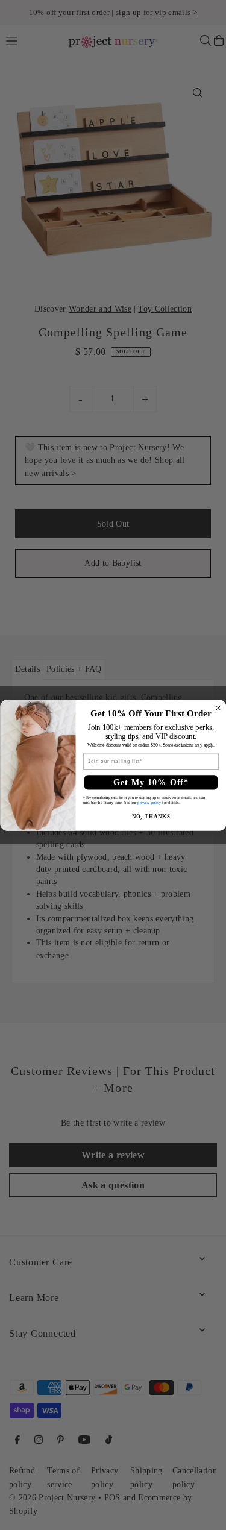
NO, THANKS (150, 816)
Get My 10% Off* (150, 782)
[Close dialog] (218, 708)
